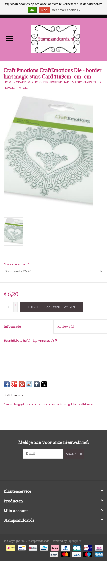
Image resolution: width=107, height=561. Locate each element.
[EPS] (98, 547)
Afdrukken (88, 404)
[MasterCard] (64, 553)
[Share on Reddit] (29, 384)
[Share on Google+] (14, 384)
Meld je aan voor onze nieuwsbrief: (53, 442)
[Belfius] (32, 547)
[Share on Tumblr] (37, 384)
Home (8, 82)
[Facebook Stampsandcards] (49, 469)
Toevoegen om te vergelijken (60, 404)
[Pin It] (22, 384)
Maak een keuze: (16, 264)
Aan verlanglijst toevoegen (21, 404)
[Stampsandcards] (63, 38)
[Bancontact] (21, 547)
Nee (44, 10)
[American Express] (98, 553)
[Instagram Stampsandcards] (58, 469)
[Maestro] (87, 553)
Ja (32, 10)
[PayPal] (65, 547)
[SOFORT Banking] (54, 547)
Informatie (12, 326)
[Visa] (76, 553)
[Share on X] (44, 384)
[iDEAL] (10, 547)
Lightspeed (74, 541)
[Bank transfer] (53, 553)
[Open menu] (9, 38)
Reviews (65, 326)
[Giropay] (87, 547)
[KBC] (43, 547)
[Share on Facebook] (7, 384)
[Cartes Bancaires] (76, 547)
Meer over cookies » (66, 10)
